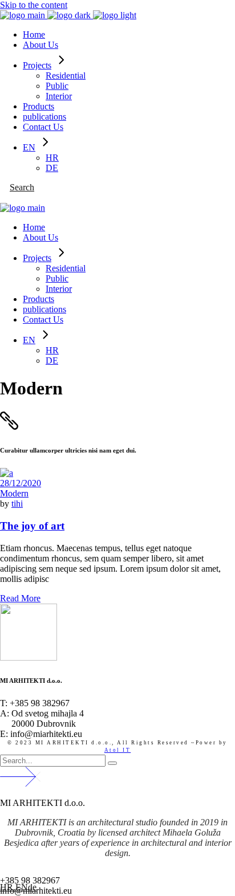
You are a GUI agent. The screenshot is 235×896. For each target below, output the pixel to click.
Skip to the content (33, 5)
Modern (14, 493)
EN (21, 887)
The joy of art (32, 526)
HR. (7, 887)
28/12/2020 (20, 483)
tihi (17, 503)
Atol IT (117, 750)
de (32, 887)
